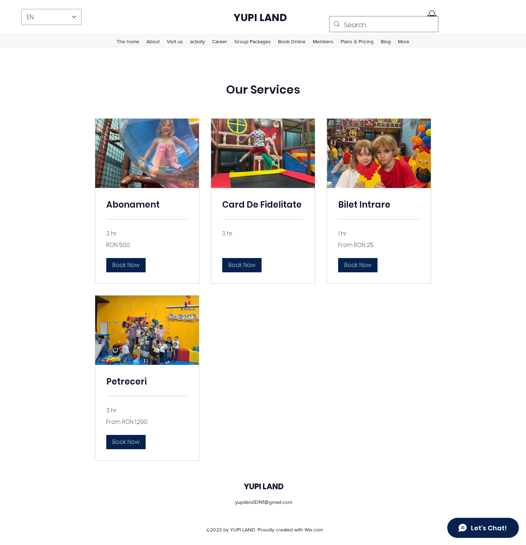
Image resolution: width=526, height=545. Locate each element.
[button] (126, 265)
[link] (147, 204)
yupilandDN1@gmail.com (263, 502)
